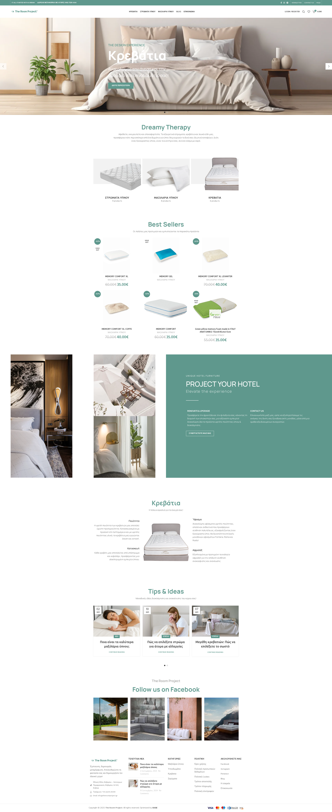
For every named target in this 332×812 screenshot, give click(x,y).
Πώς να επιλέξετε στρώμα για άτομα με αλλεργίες (151, 784)
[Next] (329, 66)
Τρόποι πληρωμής (203, 786)
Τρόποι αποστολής (203, 781)
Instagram (225, 769)
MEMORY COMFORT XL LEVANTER (215, 276)
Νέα (116, 636)
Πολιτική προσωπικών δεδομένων (204, 771)
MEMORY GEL (166, 276)
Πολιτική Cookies (201, 776)
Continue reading (117, 652)
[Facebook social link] (281, 2)
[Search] (303, 11)
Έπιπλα (166, 636)
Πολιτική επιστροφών (204, 791)
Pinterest (225, 773)
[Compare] (138, 241)
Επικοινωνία (226, 788)
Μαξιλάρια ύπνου (176, 764)
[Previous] (3, 66)
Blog (223, 778)
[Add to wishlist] (138, 253)
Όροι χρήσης (200, 764)
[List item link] (106, 792)
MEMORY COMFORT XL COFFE (117, 329)
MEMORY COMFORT (166, 329)
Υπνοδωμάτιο (174, 769)
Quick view (138, 247)
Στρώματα (172, 778)
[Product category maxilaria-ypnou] (166, 175)
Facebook (225, 764)
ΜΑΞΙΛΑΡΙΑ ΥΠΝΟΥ (117, 280)
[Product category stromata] (117, 175)
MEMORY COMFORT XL (116, 276)
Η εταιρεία (225, 783)
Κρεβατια (172, 773)
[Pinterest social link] (287, 2)
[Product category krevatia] (215, 175)
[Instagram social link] (284, 2)
